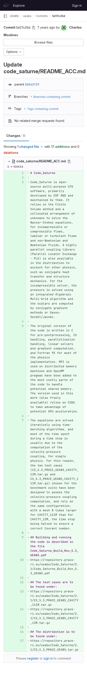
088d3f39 (32, 84)
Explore (19, 5)
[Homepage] (6, 5)
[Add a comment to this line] (3, 173)
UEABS (14, 16)
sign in (48, 658)
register (33, 658)
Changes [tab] (15, 136)
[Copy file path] (69, 161)
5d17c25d (58, 16)
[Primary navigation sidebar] (5, 16)
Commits (42, 16)
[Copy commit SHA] (33, 27)
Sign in (77, 5)
